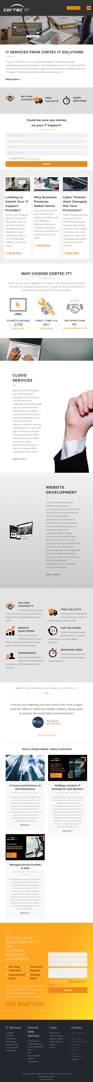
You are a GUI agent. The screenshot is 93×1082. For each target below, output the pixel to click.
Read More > (13, 79)
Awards (52, 1047)
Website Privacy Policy (47, 1076)
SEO (29, 1053)
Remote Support (56, 1036)
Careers (52, 1045)
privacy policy (33, 158)
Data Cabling (11, 1042)
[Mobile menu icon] (89, 8)
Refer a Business (55, 1042)
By (21, 792)
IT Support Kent (12, 1045)
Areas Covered (47, 1079)
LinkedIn (74, 1059)
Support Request (56, 1039)
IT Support (10, 1033)
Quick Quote (54, 1033)
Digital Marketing (34, 1056)
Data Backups (11, 1039)
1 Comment (25, 875)
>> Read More (13, 253)
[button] (39, 735)
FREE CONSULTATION (33, 36)
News (14, 792)
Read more (24, 825)
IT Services (10, 1036)
